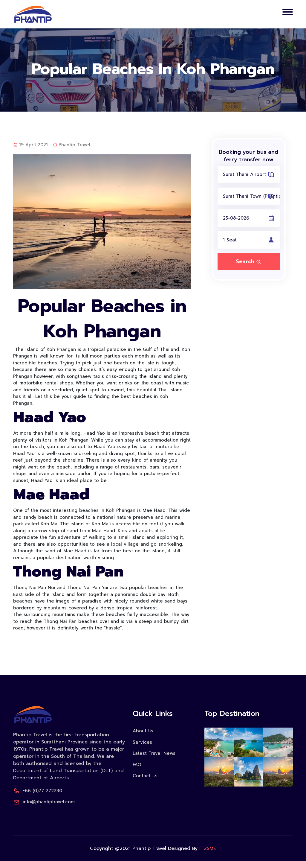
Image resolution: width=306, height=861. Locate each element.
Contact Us (145, 775)
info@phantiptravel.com (49, 801)
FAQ (137, 764)
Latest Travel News (154, 753)
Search (246, 261)
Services (142, 742)
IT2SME (207, 848)
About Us (143, 731)
